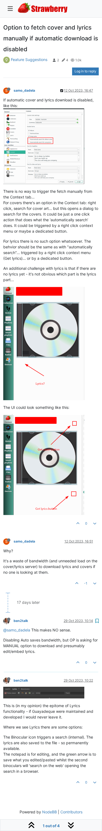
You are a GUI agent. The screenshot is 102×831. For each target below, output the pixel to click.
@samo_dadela (16, 630)
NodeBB (49, 812)
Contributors (71, 812)
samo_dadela (24, 90)
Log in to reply (85, 71)
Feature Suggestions (29, 59)
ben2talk (21, 621)
